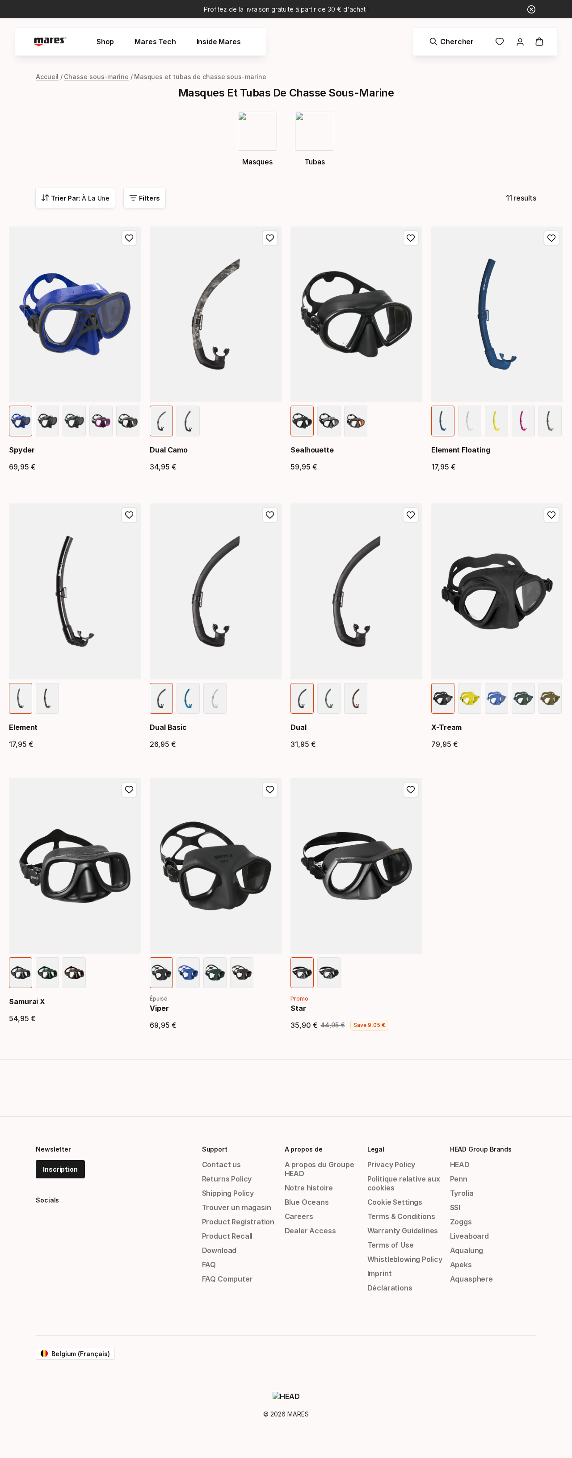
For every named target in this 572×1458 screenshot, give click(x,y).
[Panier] (539, 41)
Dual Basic (168, 727)
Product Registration (238, 1221)
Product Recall (227, 1236)
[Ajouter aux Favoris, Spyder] (129, 238)
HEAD (460, 1164)
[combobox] (75, 198)
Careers (299, 1216)
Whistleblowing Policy (404, 1259)
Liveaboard (469, 1236)
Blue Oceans (307, 1202)
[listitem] (20, 421)
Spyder (22, 449)
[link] (499, 41)
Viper (159, 1008)
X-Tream (446, 727)
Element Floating (460, 449)
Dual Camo (169, 449)
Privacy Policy (391, 1164)
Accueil (47, 76)
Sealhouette (312, 449)
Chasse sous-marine (96, 76)
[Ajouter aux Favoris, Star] (411, 790)
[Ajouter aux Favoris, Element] (129, 515)
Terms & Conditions (401, 1216)
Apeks (461, 1264)
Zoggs (461, 1221)
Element (23, 727)
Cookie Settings (394, 1202)
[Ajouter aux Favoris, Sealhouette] (411, 238)
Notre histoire (309, 1187)
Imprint (379, 1273)
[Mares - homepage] (50, 41)
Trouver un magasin (236, 1207)
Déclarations (389, 1287)
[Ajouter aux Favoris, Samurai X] (129, 790)
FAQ (209, 1264)
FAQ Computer (227, 1278)
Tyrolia (462, 1193)
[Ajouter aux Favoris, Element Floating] (551, 238)
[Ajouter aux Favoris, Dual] (411, 515)
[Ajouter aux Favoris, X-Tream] (551, 515)
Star (298, 1008)
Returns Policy (227, 1178)
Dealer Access (310, 1230)
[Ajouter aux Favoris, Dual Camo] (270, 238)
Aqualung (467, 1250)
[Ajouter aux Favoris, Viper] (270, 790)
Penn (458, 1178)
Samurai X (27, 1001)
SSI (455, 1207)
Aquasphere (471, 1278)
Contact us (221, 1164)
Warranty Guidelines (402, 1230)
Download (219, 1250)
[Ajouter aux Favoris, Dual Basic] (270, 515)
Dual (298, 727)
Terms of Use (390, 1244)
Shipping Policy (228, 1193)
